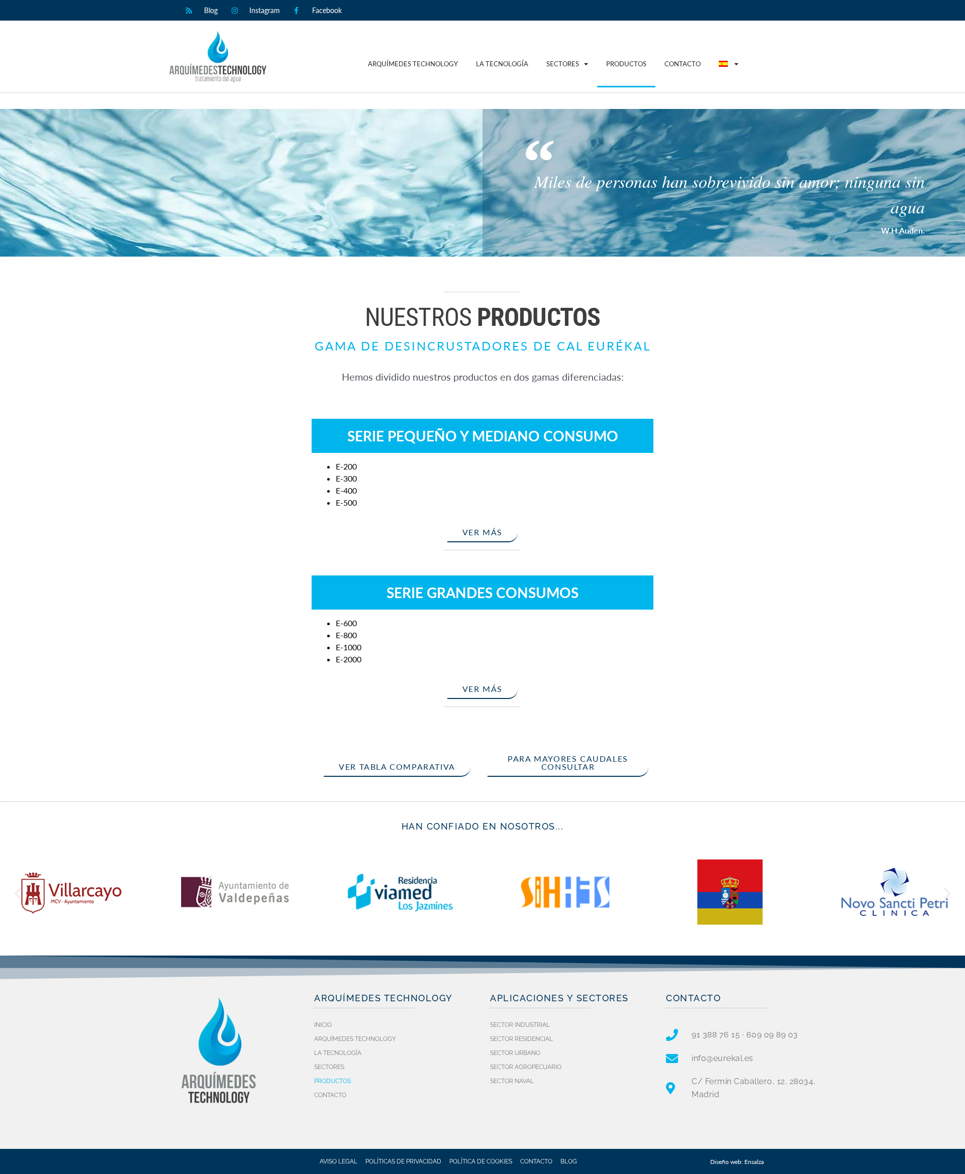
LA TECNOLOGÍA (502, 64)
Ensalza (754, 1161)
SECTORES (562, 64)
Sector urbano (515, 1052)
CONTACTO (682, 64)
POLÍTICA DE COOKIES (480, 1161)
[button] (17, 893)
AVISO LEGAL (338, 1161)
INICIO (323, 1024)
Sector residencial (521, 1038)
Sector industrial (520, 1024)
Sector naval (512, 1081)
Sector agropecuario (525, 1067)
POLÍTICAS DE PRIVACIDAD (403, 1161)
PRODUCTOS (626, 64)
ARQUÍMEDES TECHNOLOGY (413, 64)
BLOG (568, 1161)
